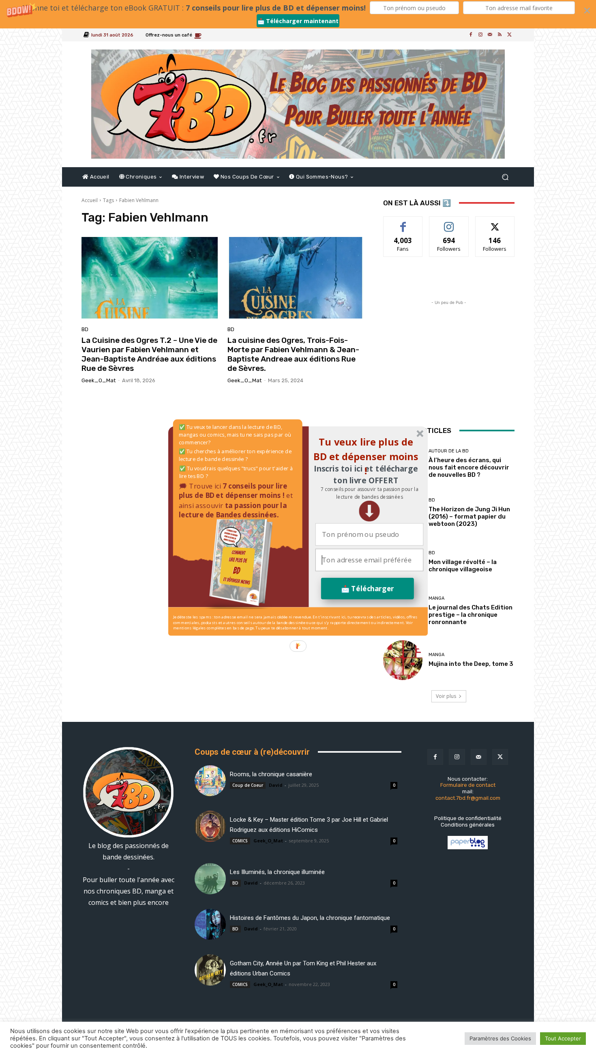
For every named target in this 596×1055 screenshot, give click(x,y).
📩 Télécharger (367, 588)
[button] (369, 493)
